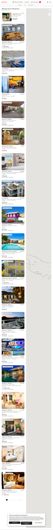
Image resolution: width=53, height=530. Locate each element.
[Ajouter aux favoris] (23, 13)
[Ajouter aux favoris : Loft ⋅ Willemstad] (23, 181)
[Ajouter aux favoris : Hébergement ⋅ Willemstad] (23, 208)
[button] (15, 18)
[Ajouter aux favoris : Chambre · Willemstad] (23, 447)
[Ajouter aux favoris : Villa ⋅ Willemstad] (23, 52)
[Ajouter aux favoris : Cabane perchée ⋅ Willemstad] (23, 129)
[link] (4, 500)
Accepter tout (14, 522)
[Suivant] (21, 500)
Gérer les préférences (38, 522)
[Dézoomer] (49, 13)
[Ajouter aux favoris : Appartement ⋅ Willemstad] (23, 25)
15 (19, 499)
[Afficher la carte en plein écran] (49, 10)
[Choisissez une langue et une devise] (48, 2)
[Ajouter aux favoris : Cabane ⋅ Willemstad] (23, 77)
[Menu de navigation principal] (50, 2)
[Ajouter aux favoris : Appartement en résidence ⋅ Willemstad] (23, 234)
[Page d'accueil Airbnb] (4, 2)
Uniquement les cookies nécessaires (26, 523)
